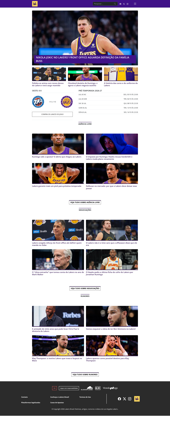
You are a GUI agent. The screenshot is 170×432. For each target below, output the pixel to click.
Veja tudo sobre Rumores (85, 374)
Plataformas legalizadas (30, 402)
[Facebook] (119, 398)
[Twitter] (124, 398)
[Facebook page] (120, 4)
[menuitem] (119, 398)
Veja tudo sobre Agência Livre (85, 202)
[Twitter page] (124, 4)
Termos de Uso (85, 397)
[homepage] (35, 3)
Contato (24, 397)
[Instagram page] (127, 4)
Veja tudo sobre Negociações (85, 288)
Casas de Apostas (57, 402)
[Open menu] (135, 3)
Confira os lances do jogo (52, 114)
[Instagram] (129, 398)
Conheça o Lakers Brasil (59, 397)
